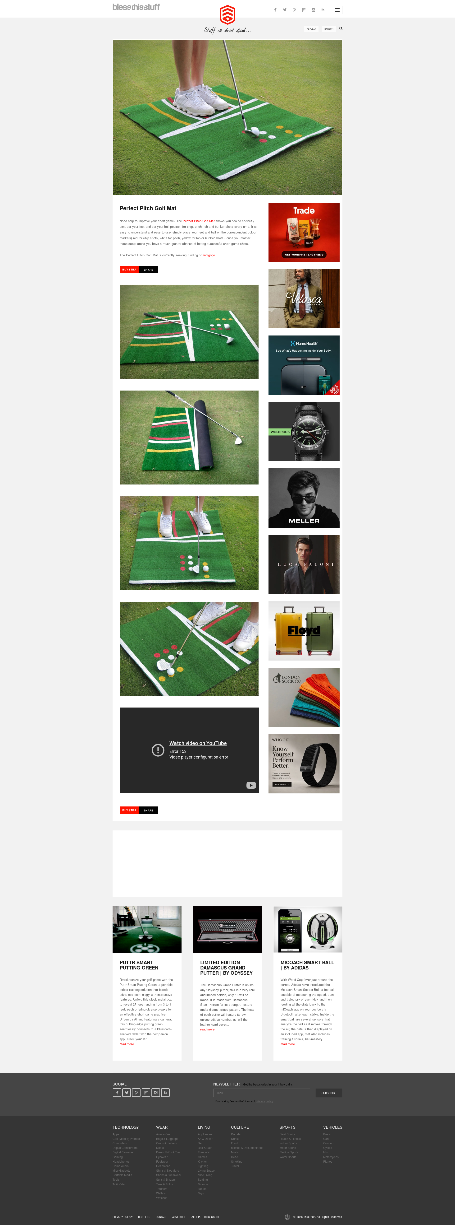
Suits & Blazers (166, 1179)
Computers (120, 1143)
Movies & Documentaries (247, 1148)
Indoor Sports (288, 1143)
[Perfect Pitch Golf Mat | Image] (227, 117)
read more (127, 1044)
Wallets (161, 1193)
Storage (203, 1184)
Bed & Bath (205, 1148)
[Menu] (337, 10)
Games (202, 1157)
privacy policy (264, 1101)
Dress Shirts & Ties (168, 1152)
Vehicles (332, 1127)
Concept (328, 1143)
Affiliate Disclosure (205, 1217)
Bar (200, 1143)
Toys (201, 1193)
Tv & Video (119, 1184)
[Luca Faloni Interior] (304, 564)
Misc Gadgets (121, 1170)
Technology (126, 1127)
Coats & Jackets (166, 1143)
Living (204, 1127)
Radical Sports (289, 1152)
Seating (203, 1179)
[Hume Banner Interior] (304, 365)
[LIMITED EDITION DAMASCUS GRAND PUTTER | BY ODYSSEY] (227, 929)
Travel (235, 1166)
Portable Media (122, 1175)
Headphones (121, 1161)
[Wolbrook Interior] (304, 431)
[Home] (227, 14)
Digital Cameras (123, 1152)
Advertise (179, 1217)
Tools (116, 1179)
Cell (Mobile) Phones (126, 1139)
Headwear (163, 1166)
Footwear (162, 1161)
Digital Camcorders (125, 1148)
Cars (326, 1139)
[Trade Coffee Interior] (304, 232)
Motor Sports (288, 1148)
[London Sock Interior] (304, 697)
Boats (327, 1134)
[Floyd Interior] (304, 631)
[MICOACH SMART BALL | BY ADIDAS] (307, 929)
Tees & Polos (164, 1184)
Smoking (236, 1161)
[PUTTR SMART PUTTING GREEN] (147, 929)
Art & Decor (205, 1139)
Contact (161, 1217)
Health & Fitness (290, 1139)
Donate (236, 1134)
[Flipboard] (304, 10)
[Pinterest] (294, 10)
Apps (116, 1134)
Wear (162, 1127)
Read (234, 1157)
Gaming (118, 1157)
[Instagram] (313, 10)
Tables (202, 1189)
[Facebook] (275, 10)
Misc (326, 1152)
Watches (161, 1198)
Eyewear (162, 1157)
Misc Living (205, 1175)
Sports (288, 1127)
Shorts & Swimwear (168, 1175)
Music (235, 1152)
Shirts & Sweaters (167, 1170)
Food (234, 1143)
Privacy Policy (123, 1217)
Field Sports (287, 1134)
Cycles (327, 1148)
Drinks (235, 1139)
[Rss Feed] (323, 10)
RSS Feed (144, 1217)
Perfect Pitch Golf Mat (198, 221)
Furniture (203, 1152)
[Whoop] (304, 763)
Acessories (163, 1134)
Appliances (205, 1134)
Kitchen (203, 1161)
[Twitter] (285, 10)
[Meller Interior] (304, 498)
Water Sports (288, 1157)
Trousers (161, 1189)
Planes (327, 1161)
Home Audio (121, 1166)
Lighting (203, 1166)
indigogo (209, 255)
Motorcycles (331, 1157)
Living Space (206, 1170)
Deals (160, 1148)
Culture (240, 1127)
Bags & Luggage (167, 1139)
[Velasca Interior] (304, 298)
